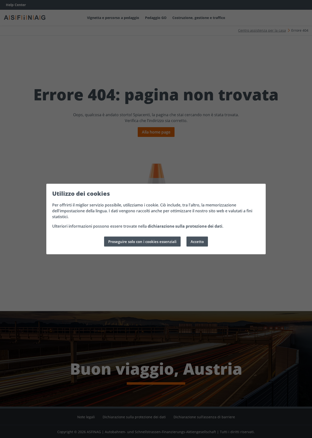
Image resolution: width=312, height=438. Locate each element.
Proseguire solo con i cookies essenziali (142, 241)
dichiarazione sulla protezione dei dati (185, 226)
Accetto (197, 241)
